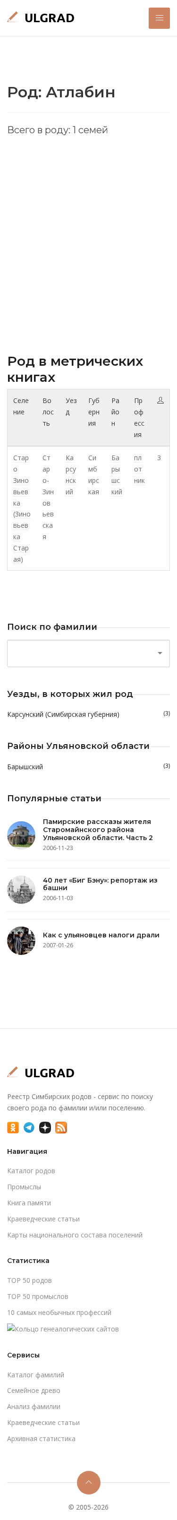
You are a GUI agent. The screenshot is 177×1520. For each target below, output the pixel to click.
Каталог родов (31, 1170)
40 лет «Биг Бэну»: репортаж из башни (100, 884)
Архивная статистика (41, 1438)
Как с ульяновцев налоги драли (101, 935)
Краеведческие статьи (43, 1218)
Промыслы (24, 1186)
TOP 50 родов (29, 1280)
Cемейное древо (33, 1390)
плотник (139, 469)
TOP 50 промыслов (37, 1296)
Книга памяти (29, 1202)
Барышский (88, 766)
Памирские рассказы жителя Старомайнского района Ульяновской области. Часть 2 (98, 829)
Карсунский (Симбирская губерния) (88, 714)
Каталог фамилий (35, 1374)
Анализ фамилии (33, 1406)
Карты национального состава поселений (75, 1234)
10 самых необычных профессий (59, 1312)
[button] (159, 18)
